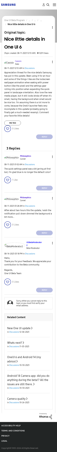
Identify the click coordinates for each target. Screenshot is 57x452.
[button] (48, 62)
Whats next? (14, 342)
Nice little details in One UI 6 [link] (21, 24)
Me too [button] (12, 123)
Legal (4, 441)
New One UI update (19, 328)
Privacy (5, 436)
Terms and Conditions (13, 431)
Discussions (30, 68)
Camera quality (16, 398)
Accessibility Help (11, 425)
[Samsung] (8, 4)
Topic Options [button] (48, 27)
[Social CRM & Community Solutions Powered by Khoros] (45, 416)
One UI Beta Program (14, 20)
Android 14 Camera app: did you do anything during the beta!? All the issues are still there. (28, 380)
